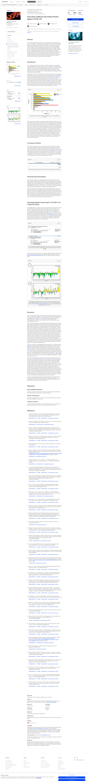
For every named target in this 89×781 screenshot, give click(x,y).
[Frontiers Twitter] (77, 760)
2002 (51, 363)
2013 (54, 185)
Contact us (60, 764)
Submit (59, 766)
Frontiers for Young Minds (45, 764)
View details (80, 10)
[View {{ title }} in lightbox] (14, 70)
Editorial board (39, 4)
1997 (30, 351)
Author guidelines (8, 761)
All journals (18, 1)
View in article (18, 76)
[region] (44, 777)
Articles (26, 4)
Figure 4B (29, 346)
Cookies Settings (72, 774)
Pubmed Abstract (32, 418)
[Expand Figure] (60, 90)
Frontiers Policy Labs (44, 762)
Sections (20, 4)
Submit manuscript (31, 1)
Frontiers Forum (44, 761)
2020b (39, 72)
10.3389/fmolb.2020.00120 (51, 702)
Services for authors (9, 762)
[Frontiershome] (5, 1)
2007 (28, 256)
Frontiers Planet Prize (45, 766)
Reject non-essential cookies (71, 777)
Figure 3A (49, 213)
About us (11, 1)
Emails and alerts (61, 762)
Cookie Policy (39, 777)
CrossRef (38, 418)
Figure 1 (59, 75)
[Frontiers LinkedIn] (80, 760)
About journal (46, 4)
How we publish (27, 766)
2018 (35, 219)
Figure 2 (52, 150)
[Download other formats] (82, 19)
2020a (53, 69)
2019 (28, 186)
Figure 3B (51, 214)
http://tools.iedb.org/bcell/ (32, 255)
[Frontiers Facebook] (74, 760)
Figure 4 (40, 255)
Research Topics (32, 4)
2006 (49, 255)
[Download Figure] (58, 90)
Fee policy (7, 768)
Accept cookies (72, 779)
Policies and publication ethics (10, 764)
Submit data (39, 1)
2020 (49, 67)
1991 (46, 361)
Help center (60, 761)
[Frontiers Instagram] (83, 760)
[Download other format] (71, 30)
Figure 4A (42, 345)
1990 (49, 352)
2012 (53, 361)
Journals (25, 764)
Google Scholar (44, 418)
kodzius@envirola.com (45, 734)
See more (29, 32)
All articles (23, 1)
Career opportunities (62, 768)
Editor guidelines (8, 766)
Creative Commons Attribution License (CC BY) (39, 728)
